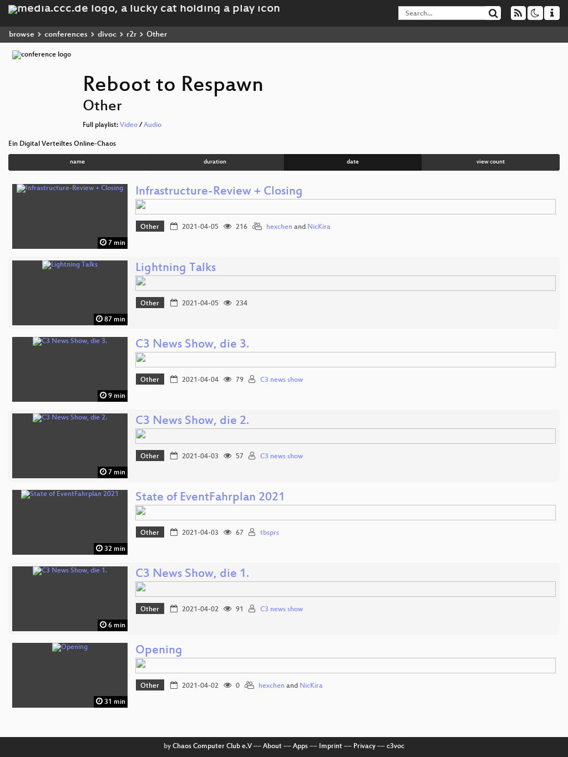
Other (149, 227)
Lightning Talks (175, 268)
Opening (158, 651)
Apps (300, 746)
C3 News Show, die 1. (192, 574)
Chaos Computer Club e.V (212, 746)
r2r (131, 34)
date (353, 162)
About (272, 746)
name (77, 162)
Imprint (330, 746)
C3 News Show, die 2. (192, 421)
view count (490, 162)
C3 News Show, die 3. (192, 345)
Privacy (364, 746)
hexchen (279, 227)
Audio (152, 125)
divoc (107, 34)
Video (129, 125)
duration (215, 162)
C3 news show (281, 380)
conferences (66, 34)
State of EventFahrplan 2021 (210, 498)
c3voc (395, 746)
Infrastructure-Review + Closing (219, 192)
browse (21, 34)
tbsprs (269, 533)
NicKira (319, 227)
